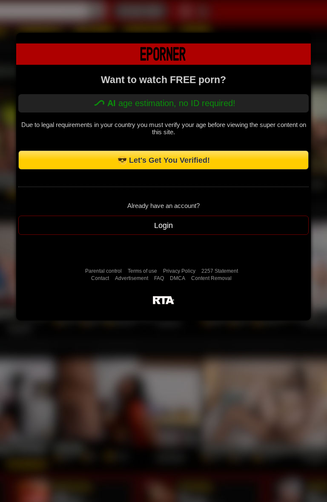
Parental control (103, 271)
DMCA (177, 278)
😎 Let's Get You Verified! (164, 160)
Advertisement (131, 278)
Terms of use (142, 271)
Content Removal (211, 278)
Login (163, 225)
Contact (100, 278)
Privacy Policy (179, 271)
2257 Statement (219, 271)
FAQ (159, 278)
